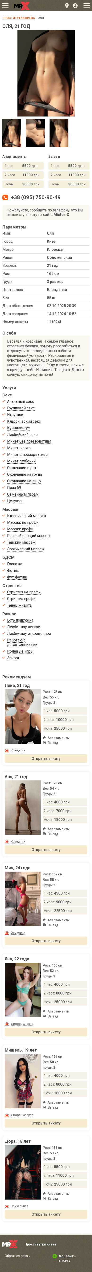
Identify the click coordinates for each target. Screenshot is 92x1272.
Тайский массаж (21, 542)
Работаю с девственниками (22, 642)
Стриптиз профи (21, 598)
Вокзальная (19, 1206)
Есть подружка (20, 620)
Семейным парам (22, 494)
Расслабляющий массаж (28, 535)
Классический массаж (26, 516)
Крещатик (18, 750)
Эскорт (13, 658)
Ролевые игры (20, 651)
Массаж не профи (22, 522)
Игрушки (15, 414)
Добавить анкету (67, 1258)
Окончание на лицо (24, 481)
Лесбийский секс (22, 434)
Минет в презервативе (27, 454)
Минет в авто (19, 448)
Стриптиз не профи (24, 592)
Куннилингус (18, 428)
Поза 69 (14, 487)
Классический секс (24, 421)
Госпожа (14, 564)
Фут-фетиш (17, 577)
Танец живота (19, 605)
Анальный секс (20, 401)
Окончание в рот (21, 468)
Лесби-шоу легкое (23, 627)
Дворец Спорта (22, 1024)
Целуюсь (15, 501)
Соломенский (59, 257)
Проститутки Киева (18, 18)
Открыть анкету (46, 758)
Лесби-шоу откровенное (29, 633)
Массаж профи (20, 529)
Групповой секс (21, 408)
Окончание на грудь (24, 474)
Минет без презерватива (29, 441)
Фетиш (13, 570)
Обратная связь (17, 1256)
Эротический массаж (25, 549)
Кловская (55, 249)
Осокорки (18, 932)
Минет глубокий (21, 461)
